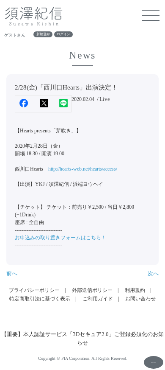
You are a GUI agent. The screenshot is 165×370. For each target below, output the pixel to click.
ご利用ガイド (97, 299)
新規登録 (43, 34)
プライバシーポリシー (34, 290)
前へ (11, 273)
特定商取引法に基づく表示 (39, 299)
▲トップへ (153, 362)
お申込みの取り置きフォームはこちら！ (60, 238)
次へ (153, 273)
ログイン (63, 34)
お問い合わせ (140, 299)
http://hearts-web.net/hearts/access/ (82, 169)
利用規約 (135, 290)
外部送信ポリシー (92, 290)
